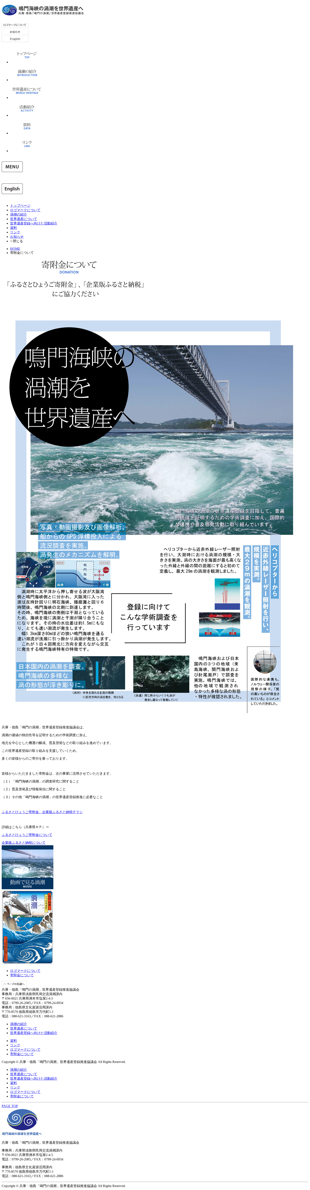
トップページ (20, 205)
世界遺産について (23, 219)
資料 (13, 228)
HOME (15, 248)
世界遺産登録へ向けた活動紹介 (33, 223)
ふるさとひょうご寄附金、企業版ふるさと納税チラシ (42, 812)
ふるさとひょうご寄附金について (27, 835)
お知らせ (17, 236)
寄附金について (22, 975)
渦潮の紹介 (18, 214)
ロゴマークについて (25, 210)
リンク (15, 232)
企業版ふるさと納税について (24, 842)
